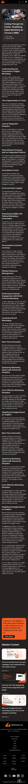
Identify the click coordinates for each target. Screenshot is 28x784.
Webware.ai (13, 781)
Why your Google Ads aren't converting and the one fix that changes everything (13, 710)
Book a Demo (9, 636)
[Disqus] (14, 595)
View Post (4, 671)
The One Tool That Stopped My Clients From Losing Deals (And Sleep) (13, 687)
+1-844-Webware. (15, 731)
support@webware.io (11, 568)
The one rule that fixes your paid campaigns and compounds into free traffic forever (13, 664)
